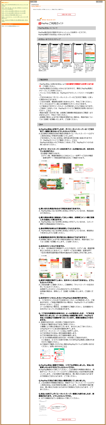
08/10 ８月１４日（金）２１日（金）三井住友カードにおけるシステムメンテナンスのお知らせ (15, 8)
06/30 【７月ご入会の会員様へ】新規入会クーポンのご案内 (14, 12)
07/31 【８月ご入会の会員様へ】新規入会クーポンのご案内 (14, 11)
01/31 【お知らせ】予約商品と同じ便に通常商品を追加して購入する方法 (15, 21)
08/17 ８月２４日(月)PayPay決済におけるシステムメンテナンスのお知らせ (15, 5)
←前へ (33, 1)
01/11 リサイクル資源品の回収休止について (10, 26)
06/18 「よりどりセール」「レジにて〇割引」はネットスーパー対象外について (15, 17)
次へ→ (99, 1)
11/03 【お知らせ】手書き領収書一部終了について (12, 14)
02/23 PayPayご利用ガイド (7, 24)
